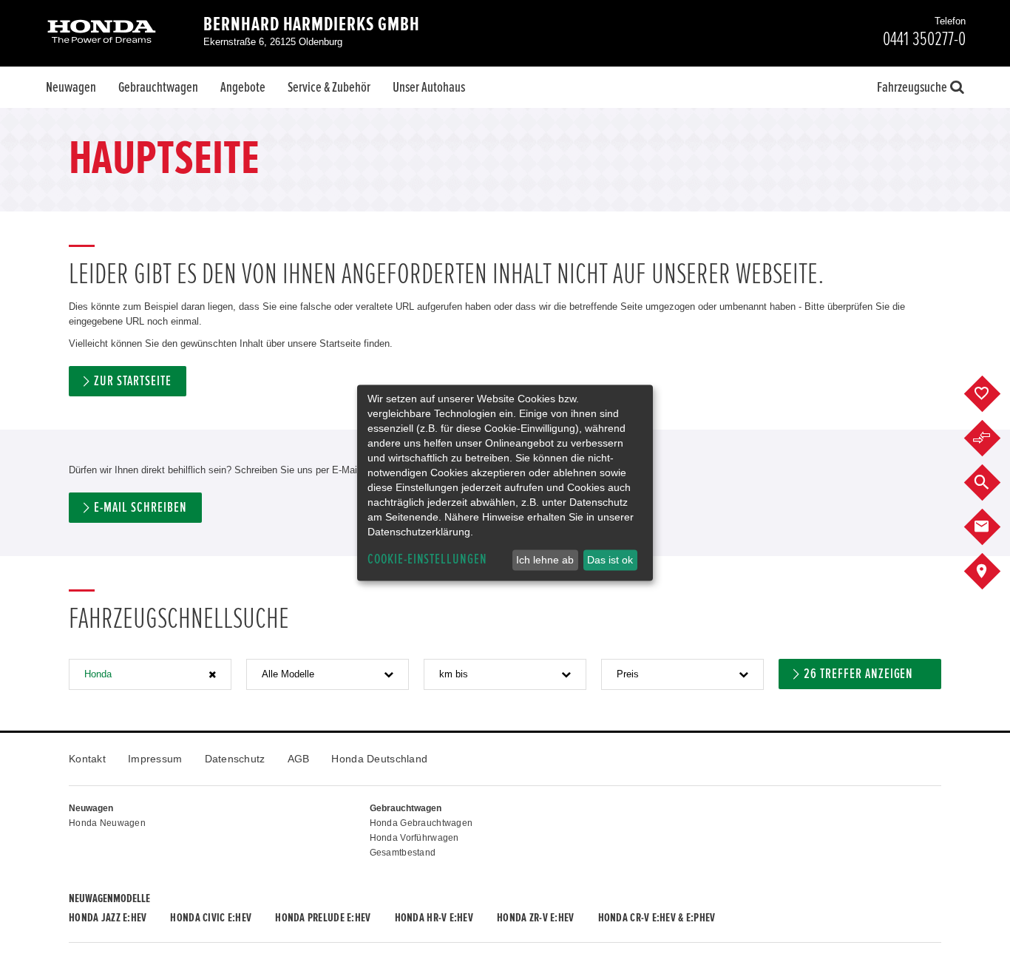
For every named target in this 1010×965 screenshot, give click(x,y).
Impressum (155, 759)
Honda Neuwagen (107, 823)
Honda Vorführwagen (414, 838)
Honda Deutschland (379, 759)
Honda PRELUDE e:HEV (322, 918)
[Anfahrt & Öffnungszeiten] (993, 571)
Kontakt (87, 759)
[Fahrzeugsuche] (993, 482)
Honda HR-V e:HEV (434, 918)
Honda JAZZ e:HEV (107, 918)
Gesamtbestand (403, 852)
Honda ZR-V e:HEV (535, 918)
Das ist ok (610, 560)
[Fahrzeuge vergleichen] (993, 438)
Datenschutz (235, 759)
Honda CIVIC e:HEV (210, 918)
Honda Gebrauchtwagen (421, 823)
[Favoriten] (993, 394)
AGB (299, 759)
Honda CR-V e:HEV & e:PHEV (657, 918)
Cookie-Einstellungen (427, 559)
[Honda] (101, 33)
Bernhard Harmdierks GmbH (311, 24)
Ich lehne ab (545, 560)
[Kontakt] (993, 527)
